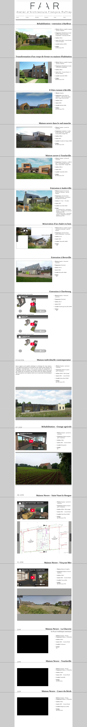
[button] (57, 17)
